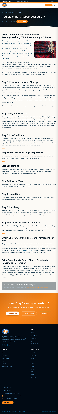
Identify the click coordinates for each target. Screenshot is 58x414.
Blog (3, 361)
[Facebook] (2, 345)
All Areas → (34, 380)
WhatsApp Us (45, 313)
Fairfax (32, 358)
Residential (33, 338)
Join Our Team (5, 358)
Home (3, 12)
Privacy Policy (34, 343)
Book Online (49, 5)
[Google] (10, 345)
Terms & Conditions (7, 366)
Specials (33, 341)
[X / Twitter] (5, 345)
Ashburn (33, 366)
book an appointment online (26, 250)
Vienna (32, 374)
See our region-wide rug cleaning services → (37, 287)
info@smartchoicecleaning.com (12, 393)
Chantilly (33, 353)
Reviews (4, 363)
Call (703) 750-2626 (29, 313)
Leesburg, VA (9, 12)
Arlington (33, 361)
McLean (33, 372)
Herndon (33, 369)
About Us (4, 353)
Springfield (33, 377)
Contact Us (4, 355)
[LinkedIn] (7, 345)
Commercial (34, 335)
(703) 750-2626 (7, 1)
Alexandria (33, 355)
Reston (32, 363)
